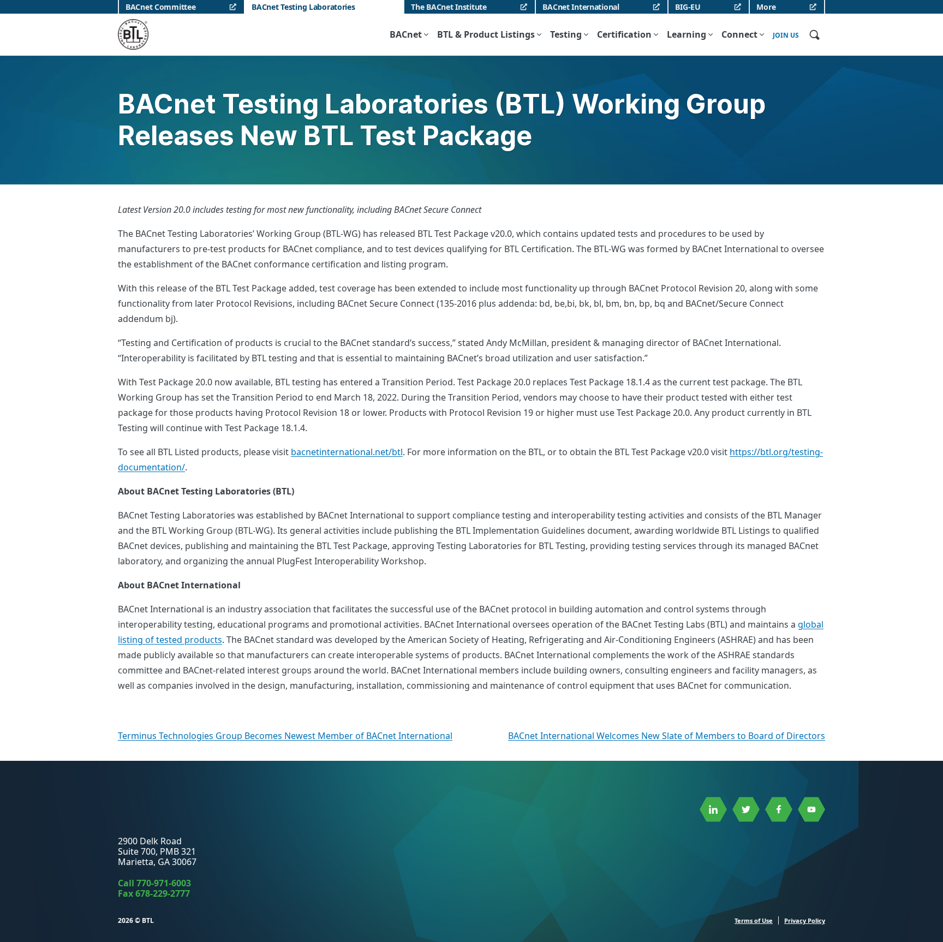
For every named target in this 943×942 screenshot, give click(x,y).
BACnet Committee (161, 7)
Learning (686, 34)
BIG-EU (687, 7)
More (765, 7)
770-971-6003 (163, 883)
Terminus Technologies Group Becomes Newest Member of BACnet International (285, 736)
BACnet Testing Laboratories (303, 7)
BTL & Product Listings (486, 34)
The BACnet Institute (448, 7)
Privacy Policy (804, 920)
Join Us (786, 35)
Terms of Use (754, 920)
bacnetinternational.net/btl (347, 452)
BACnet (406, 34)
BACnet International (580, 7)
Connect (739, 34)
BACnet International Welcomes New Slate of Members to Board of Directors (666, 736)
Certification (624, 34)
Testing (566, 34)
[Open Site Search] (814, 34)
